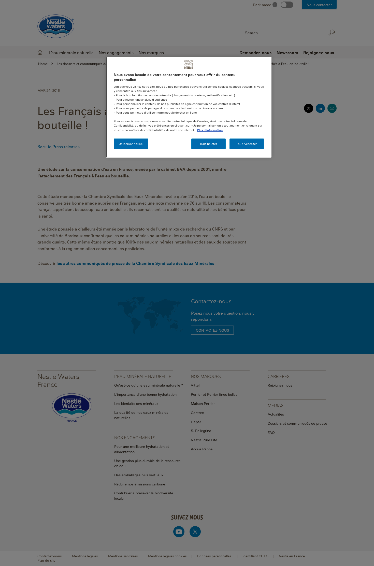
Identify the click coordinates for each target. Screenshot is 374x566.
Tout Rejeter (208, 144)
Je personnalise (131, 144)
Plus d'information (210, 130)
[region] (188, 107)
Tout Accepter (246, 144)
